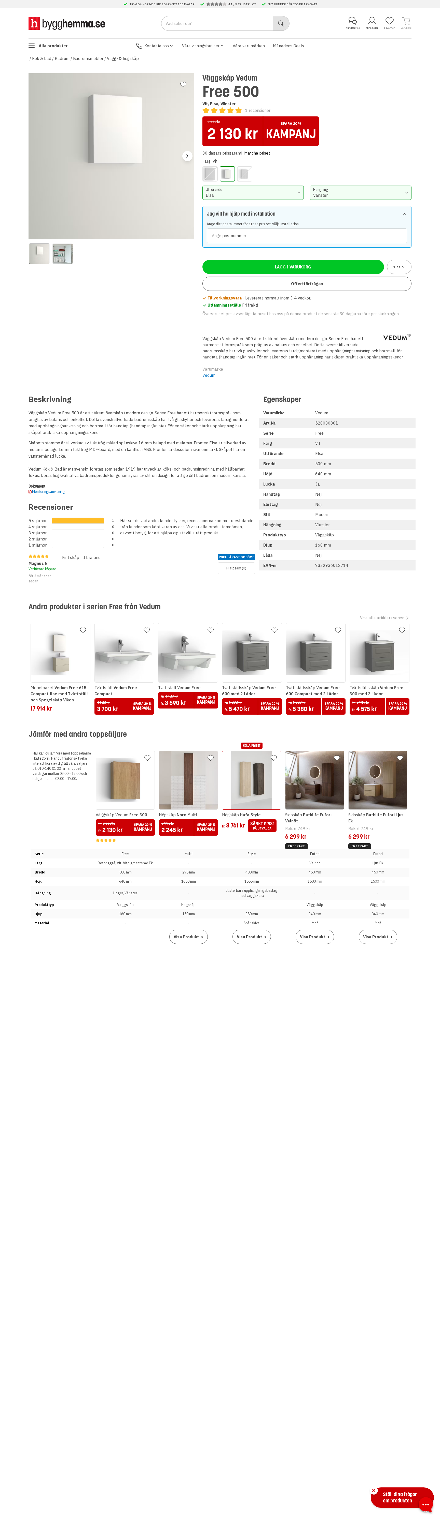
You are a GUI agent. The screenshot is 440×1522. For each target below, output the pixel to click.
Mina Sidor (372, 27)
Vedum (208, 375)
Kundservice (353, 27)
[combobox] (253, 193)
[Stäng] (374, 1490)
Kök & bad (41, 58)
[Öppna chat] (426, 1506)
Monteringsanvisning (48, 491)
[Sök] (281, 23)
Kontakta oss (156, 45)
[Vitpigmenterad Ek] (244, 174)
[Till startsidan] (67, 23)
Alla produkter (53, 45)
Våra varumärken (249, 45)
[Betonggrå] (210, 174)
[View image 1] (39, 254)
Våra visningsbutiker (200, 45)
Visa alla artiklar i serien (382, 617)
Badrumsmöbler (88, 58)
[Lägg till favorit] (183, 84)
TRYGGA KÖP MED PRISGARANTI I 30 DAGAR (162, 4)
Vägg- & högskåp (123, 58)
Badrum (62, 58)
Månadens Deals (288, 45)
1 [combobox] (396, 267)
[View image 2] (62, 254)
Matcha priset (257, 153)
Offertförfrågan (307, 283)
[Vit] (227, 174)
